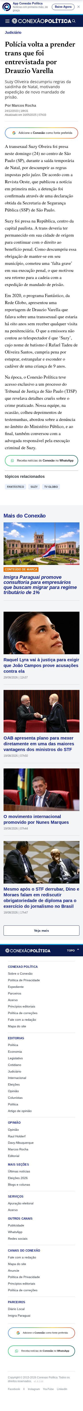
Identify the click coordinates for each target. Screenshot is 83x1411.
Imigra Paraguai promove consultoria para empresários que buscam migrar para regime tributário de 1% (40, 584)
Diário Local (16, 1309)
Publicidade (16, 1225)
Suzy (34, 486)
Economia (15, 1051)
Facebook (14, 1389)
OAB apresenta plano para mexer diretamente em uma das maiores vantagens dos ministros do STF (39, 744)
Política (13, 1045)
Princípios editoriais (21, 1006)
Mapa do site (17, 1026)
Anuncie (13, 1270)
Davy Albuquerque (21, 1142)
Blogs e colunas (19, 1184)
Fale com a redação (22, 1019)
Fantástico (15, 486)
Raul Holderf (16, 1136)
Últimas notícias (19, 1171)
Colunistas (15, 1097)
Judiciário (13, 32)
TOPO (73, 950)
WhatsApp (15, 1232)
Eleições (14, 1084)
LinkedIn (62, 1389)
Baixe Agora (63, 6)
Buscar (73, 21)
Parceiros (14, 993)
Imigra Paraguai (19, 1315)
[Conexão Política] (41, 21)
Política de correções (22, 1013)
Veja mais (41, 930)
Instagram (34, 1389)
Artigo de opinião (20, 1111)
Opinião (13, 1091)
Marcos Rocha (24, 105)
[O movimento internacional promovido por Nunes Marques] (41, 789)
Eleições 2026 (18, 1178)
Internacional (17, 1078)
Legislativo (15, 1058)
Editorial (13, 1156)
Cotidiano (14, 1065)
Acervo (13, 1000)
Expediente (16, 987)
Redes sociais (17, 1238)
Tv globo (51, 486)
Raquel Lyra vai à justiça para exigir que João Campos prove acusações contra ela (41, 665)
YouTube (48, 1389)
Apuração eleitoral (20, 1203)
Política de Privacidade (24, 980)
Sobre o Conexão (20, 973)
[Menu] (8, 21)
